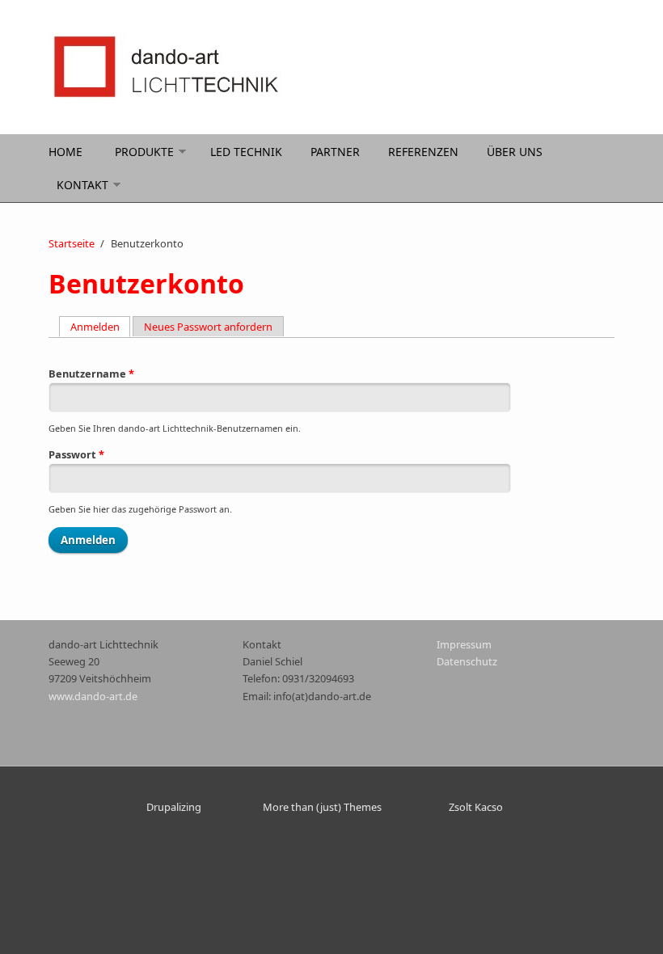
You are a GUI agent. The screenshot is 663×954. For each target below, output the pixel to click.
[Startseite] (234, 67)
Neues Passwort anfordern (208, 326)
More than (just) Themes (322, 807)
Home (65, 151)
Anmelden (100, 326)
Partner (335, 151)
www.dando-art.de (93, 696)
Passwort (76, 454)
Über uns (515, 151)
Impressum (464, 644)
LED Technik (246, 151)
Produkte (144, 151)
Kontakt (82, 184)
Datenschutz (467, 661)
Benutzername (91, 373)
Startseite (72, 243)
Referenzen (423, 151)
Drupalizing (173, 807)
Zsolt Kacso (476, 807)
